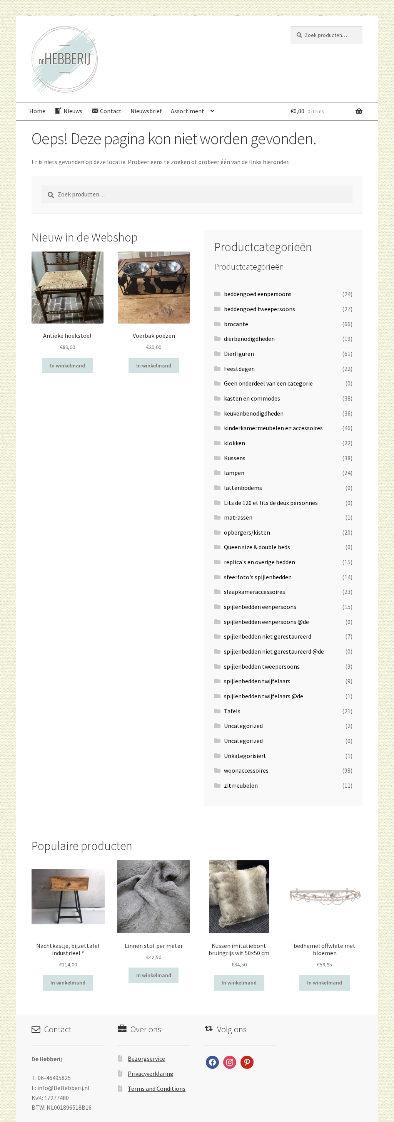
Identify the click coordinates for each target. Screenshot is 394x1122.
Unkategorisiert (245, 756)
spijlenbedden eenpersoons (260, 606)
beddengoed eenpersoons (258, 294)
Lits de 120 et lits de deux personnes (271, 502)
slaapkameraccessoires (254, 591)
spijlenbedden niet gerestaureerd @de (274, 651)
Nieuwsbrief (146, 111)
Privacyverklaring (151, 1073)
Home (37, 111)
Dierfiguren (239, 353)
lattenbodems (243, 487)
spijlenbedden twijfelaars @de (263, 696)
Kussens (234, 458)
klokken (234, 443)
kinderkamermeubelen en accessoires (273, 428)
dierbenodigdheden (249, 338)
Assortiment (187, 111)
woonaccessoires (246, 770)
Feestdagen (239, 368)
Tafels (232, 711)
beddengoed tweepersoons (259, 309)
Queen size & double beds (257, 547)
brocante (236, 324)
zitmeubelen (241, 785)
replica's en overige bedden (259, 562)
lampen (234, 472)
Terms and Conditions (156, 1088)
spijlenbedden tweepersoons (262, 666)
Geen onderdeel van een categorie (268, 383)
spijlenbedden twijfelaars (257, 681)
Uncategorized (243, 726)
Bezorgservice (146, 1058)
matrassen (238, 517)
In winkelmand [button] (67, 365)
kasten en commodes (252, 398)
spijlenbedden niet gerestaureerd (267, 636)
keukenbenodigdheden (254, 413)
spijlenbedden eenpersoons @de (266, 622)
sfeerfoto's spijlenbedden (258, 577)
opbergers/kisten (247, 532)
